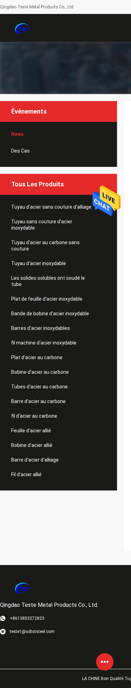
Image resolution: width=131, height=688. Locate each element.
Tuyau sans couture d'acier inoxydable (41, 225)
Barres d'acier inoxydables (40, 328)
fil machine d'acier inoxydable (44, 343)
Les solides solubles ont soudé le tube (48, 281)
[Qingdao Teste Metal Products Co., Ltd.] (22, 28)
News (17, 134)
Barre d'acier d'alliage (35, 460)
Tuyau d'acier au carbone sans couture (45, 246)
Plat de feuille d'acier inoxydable (46, 299)
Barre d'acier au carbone (38, 401)
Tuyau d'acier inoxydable (38, 263)
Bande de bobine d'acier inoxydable (50, 313)
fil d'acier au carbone (34, 416)
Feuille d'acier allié (31, 430)
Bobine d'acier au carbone (40, 372)
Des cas (20, 151)
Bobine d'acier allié (31, 445)
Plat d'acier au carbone (37, 357)
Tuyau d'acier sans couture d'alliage (51, 207)
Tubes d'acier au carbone (39, 386)
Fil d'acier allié (26, 474)
